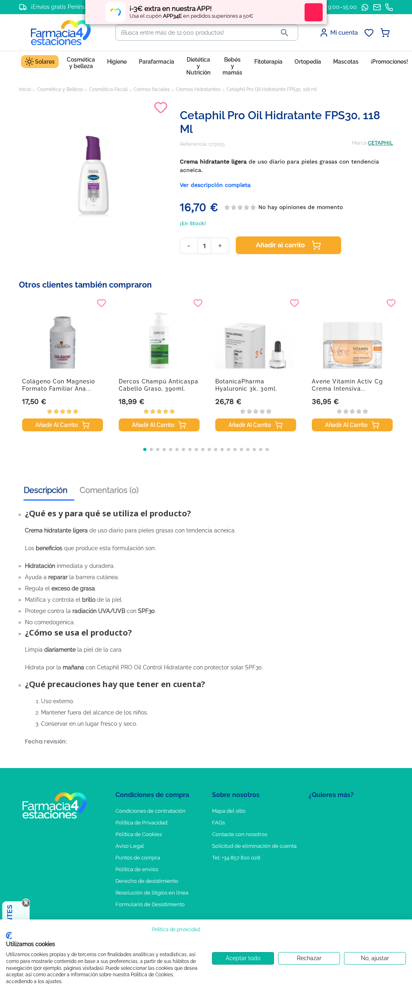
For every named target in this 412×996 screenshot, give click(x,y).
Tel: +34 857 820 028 (236, 858)
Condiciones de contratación (150, 811)
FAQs (218, 823)
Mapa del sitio (228, 811)
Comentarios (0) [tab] (109, 490)
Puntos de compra (137, 858)
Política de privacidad (176, 929)
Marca (359, 143)
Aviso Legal (129, 846)
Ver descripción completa (215, 185)
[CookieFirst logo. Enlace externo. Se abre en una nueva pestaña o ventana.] (9, 935)
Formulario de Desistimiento (150, 904)
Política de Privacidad (141, 823)
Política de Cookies (138, 834)
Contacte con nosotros (239, 834)
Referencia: (193, 144)
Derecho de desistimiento (146, 881)
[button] (144, 449)
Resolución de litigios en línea (151, 893)
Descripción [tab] (46, 490)
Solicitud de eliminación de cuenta (254, 846)
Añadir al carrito (280, 245)
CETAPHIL (380, 143)
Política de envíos (136, 869)
